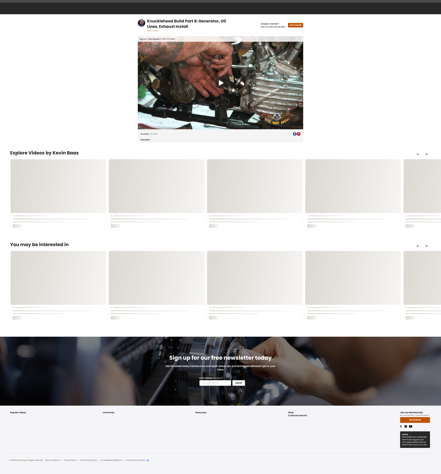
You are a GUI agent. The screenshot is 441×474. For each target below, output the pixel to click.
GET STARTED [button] (295, 25)
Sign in (143, 39)
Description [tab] (145, 140)
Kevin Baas (152, 30)
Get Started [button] (415, 420)
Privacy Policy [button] (70, 460)
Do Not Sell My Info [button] (88, 460)
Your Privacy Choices (135, 460)
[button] (273, 25)
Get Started (154, 39)
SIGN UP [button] (238, 383)
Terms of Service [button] (52, 460)
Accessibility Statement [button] (111, 460)
